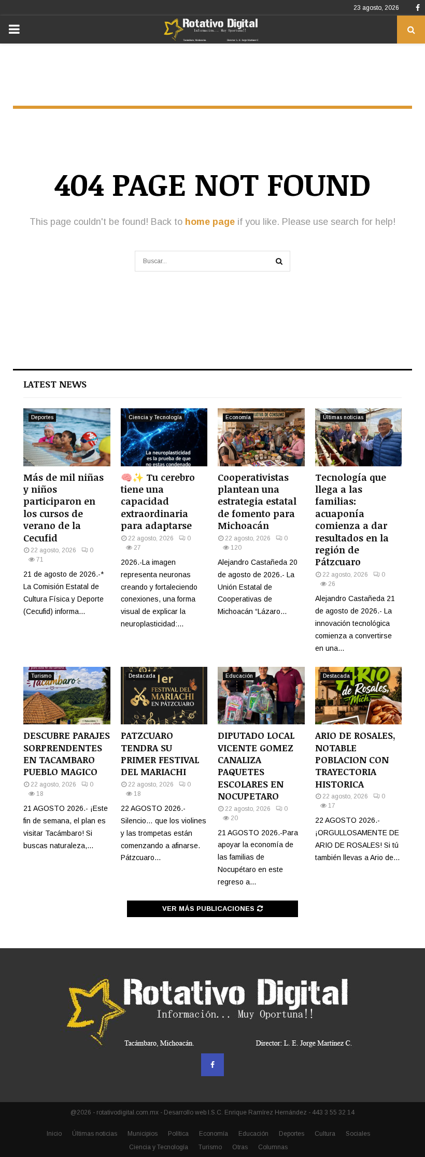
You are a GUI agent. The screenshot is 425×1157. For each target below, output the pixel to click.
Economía (238, 417)
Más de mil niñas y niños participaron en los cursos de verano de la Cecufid (63, 507)
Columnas (273, 1147)
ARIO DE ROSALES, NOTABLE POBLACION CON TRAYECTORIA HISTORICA (355, 759)
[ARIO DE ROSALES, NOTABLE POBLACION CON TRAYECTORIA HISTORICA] (358, 696)
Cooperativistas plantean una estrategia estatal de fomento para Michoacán (257, 501)
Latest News (55, 384)
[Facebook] (212, 1064)
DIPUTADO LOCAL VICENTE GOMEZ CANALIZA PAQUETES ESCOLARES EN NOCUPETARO (256, 765)
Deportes (42, 417)
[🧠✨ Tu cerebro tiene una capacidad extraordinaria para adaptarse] (164, 437)
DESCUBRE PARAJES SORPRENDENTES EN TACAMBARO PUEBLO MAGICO (66, 753)
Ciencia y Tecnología (155, 417)
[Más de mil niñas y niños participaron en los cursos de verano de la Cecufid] (66, 437)
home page (210, 222)
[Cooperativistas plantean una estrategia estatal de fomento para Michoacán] (261, 437)
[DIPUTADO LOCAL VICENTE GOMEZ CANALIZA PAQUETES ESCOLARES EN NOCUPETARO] (261, 696)
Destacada (142, 676)
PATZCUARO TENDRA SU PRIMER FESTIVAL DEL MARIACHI (160, 753)
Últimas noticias (343, 417)
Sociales (358, 1133)
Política (178, 1133)
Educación (239, 676)
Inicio (54, 1133)
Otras (240, 1147)
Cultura (325, 1133)
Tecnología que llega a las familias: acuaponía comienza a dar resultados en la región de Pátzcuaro (352, 519)
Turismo (41, 676)
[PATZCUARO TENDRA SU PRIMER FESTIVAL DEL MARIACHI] (164, 696)
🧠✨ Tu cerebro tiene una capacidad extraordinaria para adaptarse (158, 501)
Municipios (143, 1133)
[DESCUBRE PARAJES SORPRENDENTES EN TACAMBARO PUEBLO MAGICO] (66, 696)
